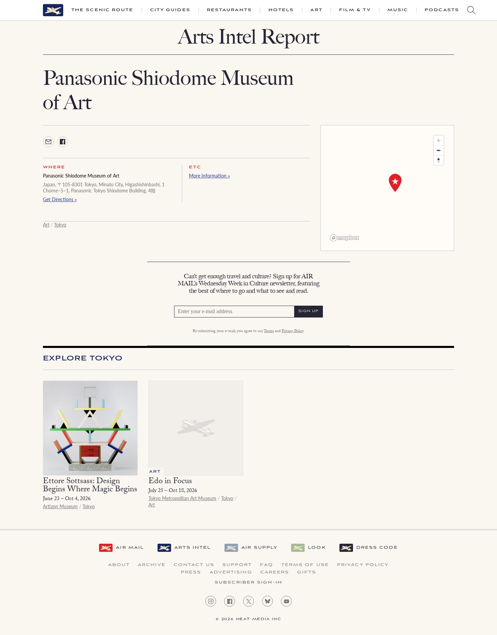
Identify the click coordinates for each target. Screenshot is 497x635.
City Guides (170, 10)
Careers (274, 572)
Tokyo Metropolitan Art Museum (182, 498)
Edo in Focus (170, 482)
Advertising (231, 572)
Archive (152, 565)
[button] (395, 183)
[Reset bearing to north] (439, 160)
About (119, 565)
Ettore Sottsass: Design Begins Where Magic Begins (90, 486)
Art (316, 10)
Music (397, 10)
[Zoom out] (439, 150)
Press (191, 572)
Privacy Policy (292, 331)
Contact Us (194, 565)
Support (237, 565)
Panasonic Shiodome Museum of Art (81, 175)
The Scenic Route (102, 10)
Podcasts (442, 10)
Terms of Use (305, 565)
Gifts (306, 572)
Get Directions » (60, 199)
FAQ (266, 565)
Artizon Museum (60, 506)
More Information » (209, 175)
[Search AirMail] (471, 10)
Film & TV (355, 10)
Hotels (281, 10)
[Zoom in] (439, 140)
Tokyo (60, 224)
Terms (269, 331)
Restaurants (229, 10)
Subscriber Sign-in (248, 582)
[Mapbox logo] (344, 238)
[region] (387, 188)
